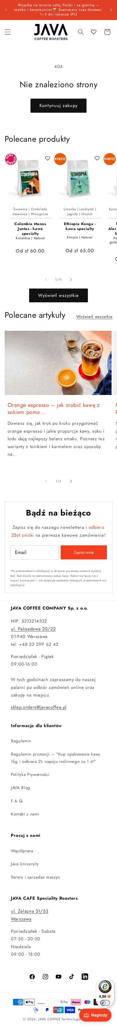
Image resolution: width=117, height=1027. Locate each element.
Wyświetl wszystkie (58, 295)
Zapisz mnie (84, 552)
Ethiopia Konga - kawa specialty (80, 226)
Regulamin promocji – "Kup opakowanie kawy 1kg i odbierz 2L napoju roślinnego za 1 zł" (55, 757)
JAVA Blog (20, 788)
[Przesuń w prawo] (71, 280)
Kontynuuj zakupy (58, 105)
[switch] (105, 1003)
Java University (25, 864)
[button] (7, 31)
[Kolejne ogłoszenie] (111, 10)
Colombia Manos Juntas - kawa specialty (30, 228)
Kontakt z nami (25, 814)
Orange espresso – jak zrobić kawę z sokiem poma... (54, 409)
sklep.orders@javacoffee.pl (39, 707)
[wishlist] (93, 31)
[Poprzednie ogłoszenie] (6, 10)
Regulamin (21, 741)
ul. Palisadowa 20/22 (33, 629)
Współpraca (22, 851)
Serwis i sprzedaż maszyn (35, 877)
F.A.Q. (17, 801)
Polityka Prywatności (30, 774)
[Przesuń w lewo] (46, 280)
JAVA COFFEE (49, 1019)
